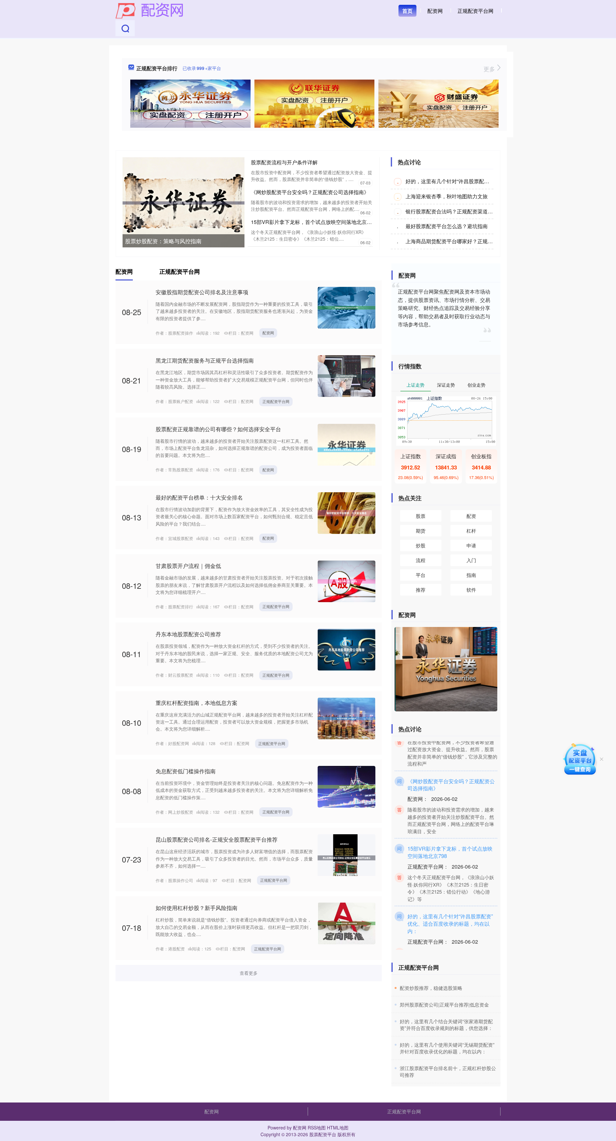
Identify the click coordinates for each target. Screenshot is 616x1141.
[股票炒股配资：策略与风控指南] (183, 202)
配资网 (435, 10)
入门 (471, 560)
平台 (420, 574)
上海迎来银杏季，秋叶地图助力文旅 (447, 196)
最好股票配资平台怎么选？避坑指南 (447, 226)
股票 (420, 515)
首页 (407, 10)
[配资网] (149, 10)
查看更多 (249, 973)
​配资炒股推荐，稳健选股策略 (431, 987)
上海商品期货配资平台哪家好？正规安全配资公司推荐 (467, 241)
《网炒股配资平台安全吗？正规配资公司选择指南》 (310, 192)
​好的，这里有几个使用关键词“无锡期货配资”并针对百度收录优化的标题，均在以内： (447, 1048)
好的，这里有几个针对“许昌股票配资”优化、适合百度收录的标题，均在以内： (450, 910)
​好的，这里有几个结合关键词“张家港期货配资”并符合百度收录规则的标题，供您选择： (446, 1024)
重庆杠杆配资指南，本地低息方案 (196, 703)
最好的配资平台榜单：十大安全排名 (199, 497)
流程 (420, 560)
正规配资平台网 (475, 10)
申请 (471, 545)
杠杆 (471, 530)
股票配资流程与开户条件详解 (284, 162)
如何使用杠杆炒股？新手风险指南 (196, 908)
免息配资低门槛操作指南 (186, 771)
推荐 (420, 589)
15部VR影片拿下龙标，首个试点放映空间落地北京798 (313, 222)
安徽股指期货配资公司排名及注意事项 (202, 292)
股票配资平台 (322, 1134)
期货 (420, 530)
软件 (471, 589)
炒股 (420, 545)
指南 (471, 574)
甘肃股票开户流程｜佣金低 (188, 566)
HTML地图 (337, 1127)
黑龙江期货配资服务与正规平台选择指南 (205, 360)
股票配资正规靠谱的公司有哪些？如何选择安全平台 (218, 429)
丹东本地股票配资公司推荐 (188, 634)
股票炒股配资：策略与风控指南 (163, 241)
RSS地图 (317, 1127)
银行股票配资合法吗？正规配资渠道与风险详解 (459, 211)
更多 (490, 68)
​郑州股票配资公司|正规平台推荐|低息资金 (444, 1004)
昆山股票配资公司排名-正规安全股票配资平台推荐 (217, 839)
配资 (471, 515)
